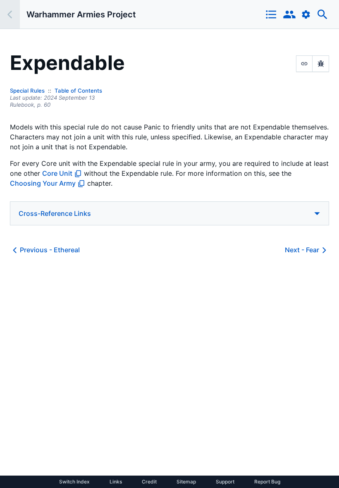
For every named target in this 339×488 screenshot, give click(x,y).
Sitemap (186, 482)
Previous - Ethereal (50, 250)
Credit (149, 482)
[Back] (10, 14)
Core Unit (57, 173)
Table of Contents (78, 90)
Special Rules (27, 90)
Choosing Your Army (43, 183)
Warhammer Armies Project (81, 14)
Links (116, 482)
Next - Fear (302, 250)
